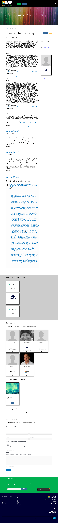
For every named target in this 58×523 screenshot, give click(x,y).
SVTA (17, 507)
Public (50, 33)
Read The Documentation (47, 78)
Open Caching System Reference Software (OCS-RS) (16, 446)
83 (9, 188)
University (37, 3)
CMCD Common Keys (10, 450)
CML (17, 500)
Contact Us (3, 500)
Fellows (18, 502)
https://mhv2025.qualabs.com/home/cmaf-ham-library (22, 123)
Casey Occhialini (46, 68)
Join (19, 3)
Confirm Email (31, 437)
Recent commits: (12, 193)
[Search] (55, 4)
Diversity (18, 501)
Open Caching (19, 504)
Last (30, 431)
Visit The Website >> (12, 290)
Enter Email (7, 437)
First (6, 431)
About (53, 3)
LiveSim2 (8, 445)
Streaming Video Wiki (20, 506)
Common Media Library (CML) (11, 443)
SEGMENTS (42, 3)
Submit (8, 470)
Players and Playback (46, 47)
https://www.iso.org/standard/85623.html (25, 126)
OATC (18, 503)
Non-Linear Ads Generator (11, 449)
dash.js (8, 444)
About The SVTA (4, 499)
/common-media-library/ (47, 39)
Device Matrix (9, 447)
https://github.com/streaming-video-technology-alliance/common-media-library (23, 186)
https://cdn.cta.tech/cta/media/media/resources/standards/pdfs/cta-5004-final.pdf (21, 71)
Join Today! (3, 501)
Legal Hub (11, 499)
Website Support (4, 503)
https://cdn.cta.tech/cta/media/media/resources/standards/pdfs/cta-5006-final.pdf (21, 106)
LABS (2, 502)
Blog (46, 3)
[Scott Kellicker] (27, 371)
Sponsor (24, 3)
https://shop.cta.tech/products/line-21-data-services (27, 147)
